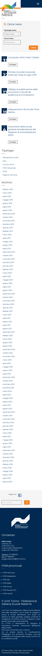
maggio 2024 (8, 398)
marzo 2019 (7, 235)
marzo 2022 (7, 339)
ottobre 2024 (8, 416)
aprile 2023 (7, 363)
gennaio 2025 (8, 426)
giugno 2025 (7, 443)
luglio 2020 (7, 287)
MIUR (5, 171)
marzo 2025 (7, 433)
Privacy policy (24, 653)
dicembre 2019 (8, 262)
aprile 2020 (7, 276)
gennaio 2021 (8, 308)
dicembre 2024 (8, 423)
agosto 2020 (7, 290)
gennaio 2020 (8, 266)
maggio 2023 (8, 367)
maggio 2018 (8, 200)
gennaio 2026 (8, 461)
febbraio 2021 (8, 311)
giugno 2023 (7, 370)
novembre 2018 (9, 221)
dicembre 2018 (8, 224)
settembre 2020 (9, 294)
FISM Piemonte (9, 573)
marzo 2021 (7, 315)
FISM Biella (7, 583)
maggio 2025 (8, 440)
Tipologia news (10, 30)
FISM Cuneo (7, 587)
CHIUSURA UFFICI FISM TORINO (23, 57)
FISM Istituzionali (9, 168)
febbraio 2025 (8, 429)
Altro (4, 161)
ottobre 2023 (7, 381)
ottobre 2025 (7, 454)
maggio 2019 (8, 242)
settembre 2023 (9, 377)
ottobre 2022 (7, 353)
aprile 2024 (7, 395)
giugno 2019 (7, 245)
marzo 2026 (7, 468)
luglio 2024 (7, 405)
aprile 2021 (7, 318)
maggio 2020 (8, 280)
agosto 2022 (7, 346)
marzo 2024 (7, 391)
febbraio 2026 (8, 464)
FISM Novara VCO (9, 590)
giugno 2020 (7, 283)
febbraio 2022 (8, 336)
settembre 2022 (9, 349)
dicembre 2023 (8, 388)
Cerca (33, 48)
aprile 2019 (7, 238)
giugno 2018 (7, 203)
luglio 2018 (7, 207)
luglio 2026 (7, 478)
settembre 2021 (9, 332)
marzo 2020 (7, 273)
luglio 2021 (7, 325)
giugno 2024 (7, 402)
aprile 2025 (7, 436)
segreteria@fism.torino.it (16, 559)
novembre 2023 (9, 384)
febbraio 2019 (8, 231)
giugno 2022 (7, 342)
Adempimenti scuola (10, 158)
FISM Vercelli (7, 594)
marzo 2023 (7, 360)
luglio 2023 (7, 374)
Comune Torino (8, 164)
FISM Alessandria (9, 576)
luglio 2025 (7, 447)
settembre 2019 (9, 252)
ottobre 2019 (7, 256)
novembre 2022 (9, 356)
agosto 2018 (7, 210)
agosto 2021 (7, 329)
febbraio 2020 (8, 269)
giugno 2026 (7, 475)
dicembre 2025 (8, 457)
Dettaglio (12, 64)
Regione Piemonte (10, 175)
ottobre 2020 (8, 297)
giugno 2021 (7, 322)
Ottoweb (14, 653)
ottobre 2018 (7, 217)
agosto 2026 (7, 482)
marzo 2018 (7, 193)
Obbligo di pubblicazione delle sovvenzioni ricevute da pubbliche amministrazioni (23, 92)
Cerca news (8, 38)
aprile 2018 (7, 196)
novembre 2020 (9, 301)
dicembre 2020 (8, 304)
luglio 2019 (7, 249)
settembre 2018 (9, 214)
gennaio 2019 (8, 228)
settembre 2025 (9, 450)
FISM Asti (6, 580)
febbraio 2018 (8, 189)
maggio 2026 (8, 471)
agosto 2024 (7, 409)
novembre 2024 (9, 419)
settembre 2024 (9, 412)
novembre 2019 (9, 259)
